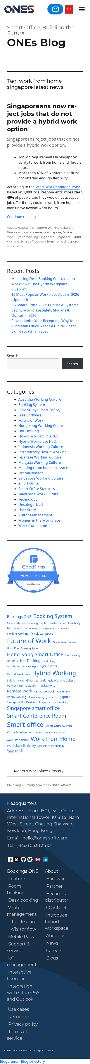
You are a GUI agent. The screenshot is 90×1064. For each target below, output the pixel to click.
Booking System (31, 404)
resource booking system (52, 691)
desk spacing (30, 623)
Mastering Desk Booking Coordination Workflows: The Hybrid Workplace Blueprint (43, 284)
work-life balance (18, 740)
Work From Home (53, 738)
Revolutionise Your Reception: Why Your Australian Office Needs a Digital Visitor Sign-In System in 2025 (44, 326)
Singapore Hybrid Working (53, 702)
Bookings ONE (19, 616)
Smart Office (28, 483)
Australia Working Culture (39, 399)
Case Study (13, 623)
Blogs (52, 958)
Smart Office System (58, 726)
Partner (54, 886)
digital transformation (53, 623)
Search (12, 355)
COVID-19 (56, 907)
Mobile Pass (21, 936)
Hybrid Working (27, 237)
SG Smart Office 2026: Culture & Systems (44, 305)
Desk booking (23, 900)
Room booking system (40, 697)
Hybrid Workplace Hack (37, 441)
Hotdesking (48, 661)
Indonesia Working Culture (40, 446)
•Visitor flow (23, 929)
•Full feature (23, 921)
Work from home (32, 525)
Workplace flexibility (21, 746)
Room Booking (16, 697)
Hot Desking (28, 430)
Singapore (46, 237)
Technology (27, 499)
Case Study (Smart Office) (39, 409)
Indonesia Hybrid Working (22, 680)
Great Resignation (64, 642)
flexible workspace (42, 633)
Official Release (30, 473)
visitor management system (51, 732)
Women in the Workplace (39, 520)
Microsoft (30, 685)
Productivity (46, 685)
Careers (54, 950)
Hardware (56, 878)
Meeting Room (15, 685)
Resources (19, 1016)
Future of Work (30, 420)
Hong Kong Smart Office (35, 654)
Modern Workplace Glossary (39, 771)
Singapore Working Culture (51, 227)
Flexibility (74, 623)
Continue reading (21, 216)
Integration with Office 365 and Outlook (23, 992)
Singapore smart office (33, 708)
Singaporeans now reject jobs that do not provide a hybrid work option (42, 117)
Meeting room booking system (43, 467)
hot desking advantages (22, 666)
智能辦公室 (15, 751)
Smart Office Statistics (36, 488)
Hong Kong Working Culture (41, 425)
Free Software (30, 415)
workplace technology (51, 745)
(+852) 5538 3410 (33, 845)
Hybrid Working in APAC (38, 436)
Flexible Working (18, 634)
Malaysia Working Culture (39, 462)
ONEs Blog (36, 42)
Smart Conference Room (36, 715)
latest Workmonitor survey (57, 186)
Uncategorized (30, 504)
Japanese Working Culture (39, 457)
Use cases (18, 1009)
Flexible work (15, 628)
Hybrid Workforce (18, 674)
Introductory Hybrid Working (42, 452)
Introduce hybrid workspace (56, 921)
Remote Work (19, 691)
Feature (16, 878)
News (52, 943)
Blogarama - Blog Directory (22, 1061)
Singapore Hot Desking (22, 702)
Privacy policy (23, 1024)
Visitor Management (35, 515)
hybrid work (49, 666)
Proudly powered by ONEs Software (48, 785)
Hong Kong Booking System (23, 648)
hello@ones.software (44, 838)
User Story (27, 509)
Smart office (29, 241)
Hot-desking (72, 655)
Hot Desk (12, 661)
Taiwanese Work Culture (38, 494)
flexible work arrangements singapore (34, 232)
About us (56, 935)
